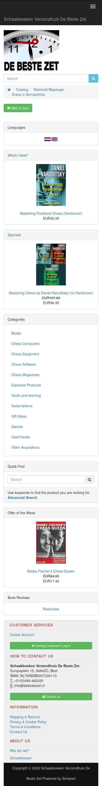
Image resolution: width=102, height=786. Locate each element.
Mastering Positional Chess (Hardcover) (51, 213)
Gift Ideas (18, 416)
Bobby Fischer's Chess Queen (51, 571)
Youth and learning (26, 395)
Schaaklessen (21, 757)
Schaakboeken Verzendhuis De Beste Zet (45, 19)
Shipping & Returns (25, 716)
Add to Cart (19, 108)
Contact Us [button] (52, 696)
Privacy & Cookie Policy (28, 721)
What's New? (18, 155)
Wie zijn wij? (19, 750)
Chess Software (23, 364)
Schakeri (69, 778)
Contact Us (18, 731)
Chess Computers (25, 343)
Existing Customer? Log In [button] (52, 645)
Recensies (51, 608)
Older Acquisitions (25, 447)
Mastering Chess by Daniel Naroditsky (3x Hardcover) (51, 292)
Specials (14, 234)
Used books (20, 436)
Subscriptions (21, 405)
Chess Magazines (25, 374)
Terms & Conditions (25, 726)
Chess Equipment (25, 353)
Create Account (22, 634)
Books (16, 333)
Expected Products (26, 384)
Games (17, 426)
